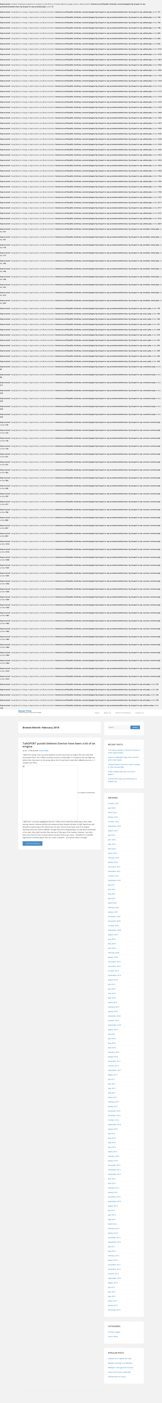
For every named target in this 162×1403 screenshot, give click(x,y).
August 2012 (113, 1283)
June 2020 (112, 939)
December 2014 (114, 1197)
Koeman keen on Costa (117, 1376)
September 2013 (114, 1242)
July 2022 (111, 835)
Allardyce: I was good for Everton (120, 1367)
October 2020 (113, 925)
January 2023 (113, 817)
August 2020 (113, 934)
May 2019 (112, 993)
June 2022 (112, 839)
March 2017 (112, 1097)
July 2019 (111, 984)
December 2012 (114, 1264)
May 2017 (112, 1088)
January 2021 (113, 912)
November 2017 (114, 1061)
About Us (107, 713)
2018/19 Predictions (123, 713)
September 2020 (114, 930)
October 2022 (113, 821)
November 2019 (114, 966)
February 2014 (113, 1228)
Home (97, 713)
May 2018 (112, 1043)
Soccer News (44, 751)
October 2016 (113, 1120)
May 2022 (112, 844)
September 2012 (114, 1278)
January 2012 (113, 1305)
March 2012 (112, 1301)
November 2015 (114, 1170)
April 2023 (112, 808)
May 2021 (112, 894)
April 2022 (112, 849)
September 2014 (114, 1201)
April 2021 (112, 898)
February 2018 (113, 1052)
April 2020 (112, 948)
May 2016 (112, 1142)
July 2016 (111, 1133)
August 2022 (113, 830)
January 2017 (113, 1106)
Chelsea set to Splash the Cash (119, 1358)
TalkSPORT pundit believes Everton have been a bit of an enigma (59, 745)
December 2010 (114, 1310)
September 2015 (114, 1174)
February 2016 (113, 1156)
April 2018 (112, 1047)
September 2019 (114, 975)
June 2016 (112, 1138)
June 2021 (112, 889)
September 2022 (114, 826)
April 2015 (112, 1183)
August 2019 (113, 980)
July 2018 (111, 1034)
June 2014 (112, 1215)
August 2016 (113, 1129)
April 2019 (112, 998)
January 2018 (113, 1057)
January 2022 (113, 862)
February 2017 (113, 1102)
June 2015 (112, 1179)
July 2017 (111, 1079)
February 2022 (113, 858)
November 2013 (114, 1237)
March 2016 (112, 1151)
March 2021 (112, 903)
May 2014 (112, 1219)
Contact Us (139, 713)
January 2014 (113, 1233)
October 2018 (113, 1020)
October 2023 (113, 803)
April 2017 (112, 1093)
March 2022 (112, 853)
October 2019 (113, 971)
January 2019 (113, 1011)
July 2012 (111, 1287)
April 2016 (112, 1147)
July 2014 (111, 1210)
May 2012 (112, 1296)
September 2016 (114, 1124)
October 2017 (113, 1066)
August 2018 (113, 1029)
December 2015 (114, 1165)
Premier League (114, 1332)
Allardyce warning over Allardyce (120, 1363)
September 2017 (114, 1070)
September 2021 (114, 880)
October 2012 (113, 1274)
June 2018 (112, 1038)
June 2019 (112, 989)
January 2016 (113, 1160)
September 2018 (114, 1025)
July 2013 (111, 1246)
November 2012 (114, 1269)
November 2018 (114, 1016)
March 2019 (112, 1002)
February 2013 (113, 1255)
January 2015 (113, 1192)
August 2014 (113, 1206)
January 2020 (113, 957)
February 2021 (113, 907)
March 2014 (112, 1224)
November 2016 (114, 1115)
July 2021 (111, 885)
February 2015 (113, 1188)
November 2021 (114, 871)
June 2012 (112, 1292)
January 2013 (113, 1260)
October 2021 (113, 876)
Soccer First (24, 710)
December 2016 (114, 1111)
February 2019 (113, 1007)
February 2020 (113, 953)
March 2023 (112, 812)
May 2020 (112, 943)
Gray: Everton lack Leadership (119, 1372)
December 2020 (114, 916)
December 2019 (114, 962)
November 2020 (114, 921)
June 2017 (112, 1084)
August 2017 (113, 1075)
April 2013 (112, 1251)
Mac (25, 751)
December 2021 (114, 867)
